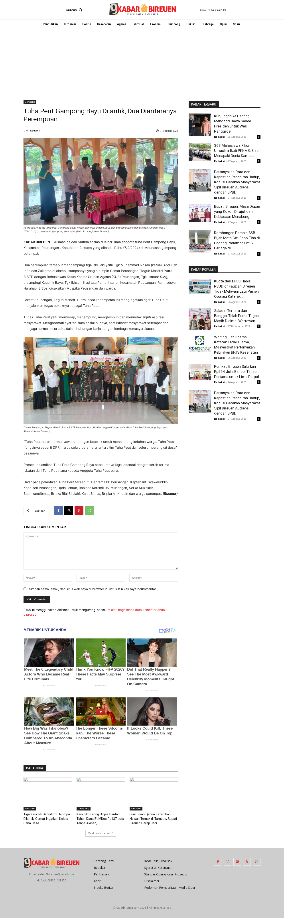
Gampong (30, 101)
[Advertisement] (142, 62)
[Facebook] (58, 510)
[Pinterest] (79, 510)
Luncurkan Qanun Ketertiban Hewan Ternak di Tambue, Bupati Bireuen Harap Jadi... (153, 818)
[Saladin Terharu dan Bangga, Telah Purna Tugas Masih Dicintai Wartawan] (200, 319)
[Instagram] (227, 862)
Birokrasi (30, 808)
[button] (75, 9)
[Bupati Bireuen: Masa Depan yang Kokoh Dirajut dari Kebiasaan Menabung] (200, 213)
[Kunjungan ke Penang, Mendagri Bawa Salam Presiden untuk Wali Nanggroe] (200, 125)
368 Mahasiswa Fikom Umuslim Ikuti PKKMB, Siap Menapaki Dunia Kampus (236, 150)
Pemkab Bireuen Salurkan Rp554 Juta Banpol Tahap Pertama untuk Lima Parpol (236, 371)
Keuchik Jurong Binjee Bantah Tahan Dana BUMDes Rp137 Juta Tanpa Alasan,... (100, 818)
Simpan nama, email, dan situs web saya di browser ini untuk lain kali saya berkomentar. (93, 589)
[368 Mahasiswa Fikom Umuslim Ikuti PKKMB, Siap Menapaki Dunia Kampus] (200, 152)
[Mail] (237, 862)
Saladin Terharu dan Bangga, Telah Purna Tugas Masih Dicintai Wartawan (236, 315)
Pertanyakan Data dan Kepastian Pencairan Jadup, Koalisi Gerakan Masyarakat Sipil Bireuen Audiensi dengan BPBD (237, 182)
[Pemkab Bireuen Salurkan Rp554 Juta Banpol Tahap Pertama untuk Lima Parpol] (200, 372)
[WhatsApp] (89, 510)
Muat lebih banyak (99, 833)
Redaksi (35, 130)
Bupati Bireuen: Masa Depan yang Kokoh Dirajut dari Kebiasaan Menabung (237, 211)
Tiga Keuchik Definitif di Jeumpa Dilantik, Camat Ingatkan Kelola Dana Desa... (47, 818)
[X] (68, 510)
